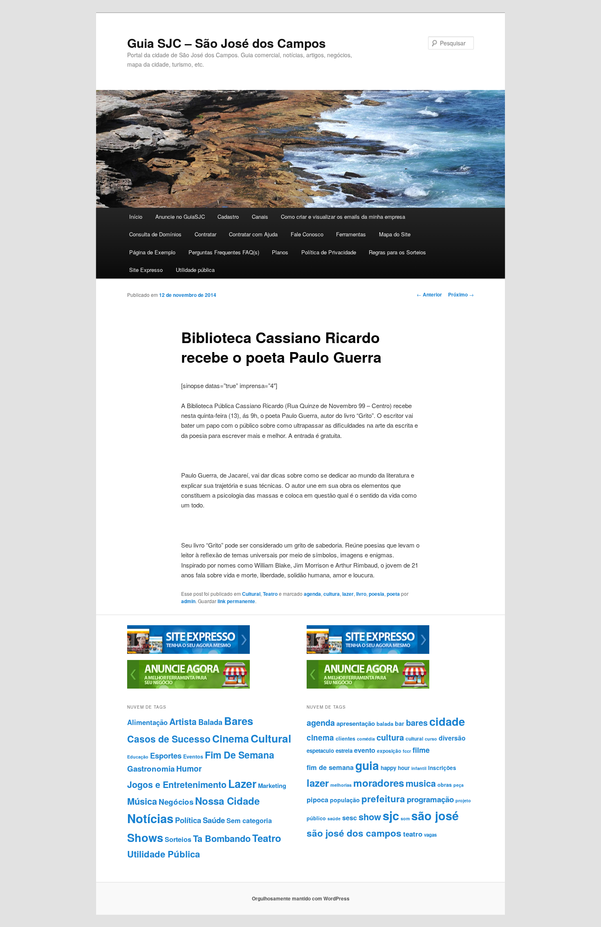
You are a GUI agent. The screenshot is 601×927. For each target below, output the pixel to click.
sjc (391, 815)
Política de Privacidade (328, 252)
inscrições (442, 768)
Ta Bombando (222, 838)
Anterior (429, 294)
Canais (260, 216)
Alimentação (147, 722)
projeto (463, 800)
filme (421, 750)
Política (188, 820)
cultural (414, 738)
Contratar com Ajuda (253, 234)
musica (421, 783)
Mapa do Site (394, 234)
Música (142, 801)
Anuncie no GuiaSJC (180, 216)
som (405, 818)
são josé (435, 815)
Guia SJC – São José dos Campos (226, 43)
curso (431, 739)
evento (364, 750)
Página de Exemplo (152, 252)
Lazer (242, 783)
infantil (418, 768)
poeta (393, 593)
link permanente (236, 601)
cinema (320, 737)
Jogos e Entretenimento (176, 784)
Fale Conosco (307, 234)
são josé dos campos (354, 832)
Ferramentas (351, 234)
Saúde (214, 820)
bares (417, 722)
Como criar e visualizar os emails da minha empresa (343, 216)
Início (135, 216)
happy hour (395, 768)
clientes (345, 738)
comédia (366, 739)
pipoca (317, 799)
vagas (430, 834)
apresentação (355, 723)
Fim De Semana (239, 754)
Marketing (272, 785)
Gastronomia (151, 768)
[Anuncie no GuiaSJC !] (188, 686)
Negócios (176, 801)
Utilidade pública (195, 270)
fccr (407, 751)
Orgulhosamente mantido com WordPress (301, 898)
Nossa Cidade (227, 801)
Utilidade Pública (163, 853)
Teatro (270, 593)
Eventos (193, 756)
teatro (412, 834)
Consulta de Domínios (155, 234)
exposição (389, 750)
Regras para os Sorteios (397, 252)
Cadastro (228, 216)
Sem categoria (249, 820)
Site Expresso (146, 270)
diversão (452, 738)
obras (444, 784)
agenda (312, 593)
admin (188, 601)
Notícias (150, 818)
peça (458, 785)
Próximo (461, 294)
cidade (447, 721)
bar (399, 723)
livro (361, 593)
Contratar (205, 234)
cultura (331, 593)
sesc (349, 817)
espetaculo (320, 750)
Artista (183, 721)
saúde (334, 818)
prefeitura (383, 798)
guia (367, 765)
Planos (280, 252)
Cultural (251, 593)
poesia (376, 593)
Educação (137, 757)
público (316, 818)
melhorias (341, 785)
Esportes (166, 755)
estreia (344, 750)
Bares (238, 720)
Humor (189, 768)
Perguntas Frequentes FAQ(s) (223, 252)
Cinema (230, 738)
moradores (378, 783)
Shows (145, 837)
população (345, 800)
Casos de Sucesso (169, 738)
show (370, 816)
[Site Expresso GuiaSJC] (188, 651)
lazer (348, 593)
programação (430, 799)
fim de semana (330, 767)
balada (385, 723)
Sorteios (178, 839)
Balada (210, 721)
